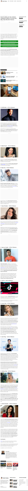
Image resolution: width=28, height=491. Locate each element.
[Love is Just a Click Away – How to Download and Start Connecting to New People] (15, 465)
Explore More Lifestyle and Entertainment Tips (9, 41)
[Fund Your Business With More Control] (11, 480)
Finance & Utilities (21, 18)
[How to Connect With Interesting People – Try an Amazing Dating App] (9, 465)
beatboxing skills (3, 267)
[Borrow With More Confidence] (11, 486)
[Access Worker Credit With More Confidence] (11, 483)
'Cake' (10, 327)
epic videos (8, 422)
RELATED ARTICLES (3, 461)
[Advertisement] (14, 8)
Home (1, 15)
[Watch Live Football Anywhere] (3, 465)
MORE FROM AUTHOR (8, 461)
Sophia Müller (7, 451)
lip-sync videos (14, 186)
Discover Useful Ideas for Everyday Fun (9, 43)
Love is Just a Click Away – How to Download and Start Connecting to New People (15, 468)
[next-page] (2, 471)
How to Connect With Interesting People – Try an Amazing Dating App (9, 468)
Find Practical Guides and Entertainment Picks (9, 46)
